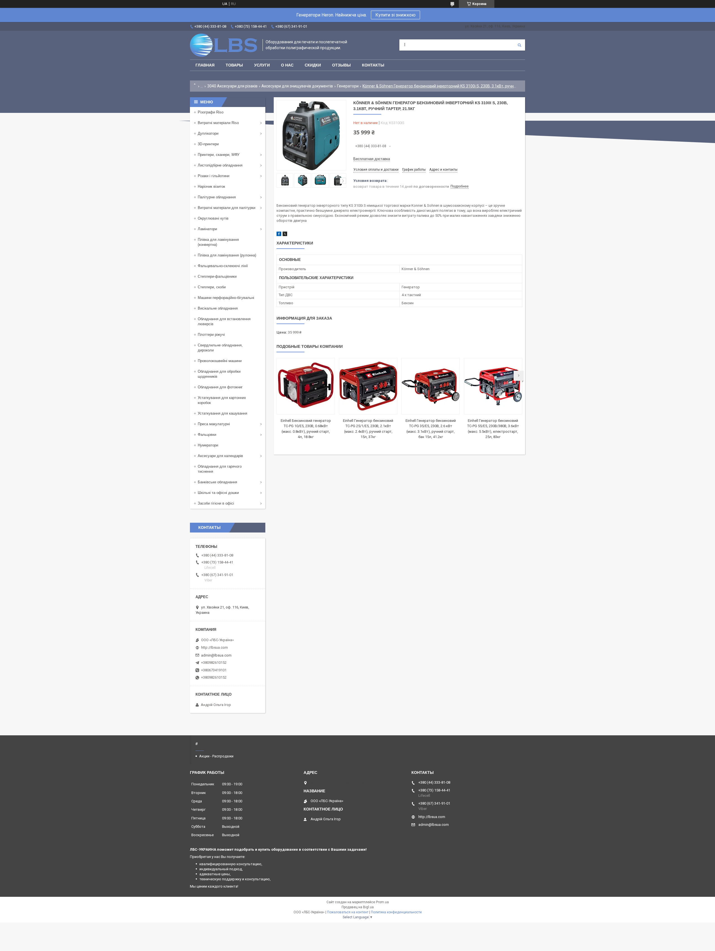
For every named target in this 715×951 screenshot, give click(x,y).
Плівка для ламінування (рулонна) (227, 255)
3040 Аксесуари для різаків (232, 86)
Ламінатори (207, 229)
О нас (287, 65)
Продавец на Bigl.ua (358, 907)
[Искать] (519, 45)
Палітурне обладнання (217, 197)
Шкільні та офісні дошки (218, 493)
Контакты (373, 65)
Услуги (262, 65)
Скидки (313, 65)
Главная (205, 65)
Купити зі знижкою (395, 15)
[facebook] (279, 235)
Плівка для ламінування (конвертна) (218, 242)
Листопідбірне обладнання (220, 165)
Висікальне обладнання (218, 308)
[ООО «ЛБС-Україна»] (223, 45)
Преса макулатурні (214, 424)
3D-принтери (208, 144)
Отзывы (341, 65)
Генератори (348, 86)
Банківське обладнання (217, 482)
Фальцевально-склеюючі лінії (223, 266)
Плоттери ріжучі (211, 334)
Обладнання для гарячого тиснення (220, 469)
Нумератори (208, 445)
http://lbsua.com (214, 647)
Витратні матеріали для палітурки (226, 208)
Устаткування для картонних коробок (222, 400)
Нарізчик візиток (211, 186)
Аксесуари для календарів (220, 456)
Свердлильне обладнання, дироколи (220, 347)
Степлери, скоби (212, 287)
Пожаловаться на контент (347, 912)
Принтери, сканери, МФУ (218, 155)
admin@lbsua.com (216, 655)
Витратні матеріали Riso (218, 123)
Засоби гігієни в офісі (216, 503)
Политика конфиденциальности (396, 912)
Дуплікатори (208, 133)
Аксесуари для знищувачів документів (297, 86)
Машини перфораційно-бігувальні (226, 298)
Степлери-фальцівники (217, 276)
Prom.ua (382, 902)
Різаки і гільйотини (213, 176)
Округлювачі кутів (213, 218)
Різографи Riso (210, 112)
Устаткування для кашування (222, 413)
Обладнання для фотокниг (220, 387)
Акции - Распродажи (216, 756)
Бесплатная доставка (371, 159)
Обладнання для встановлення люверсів (224, 321)
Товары (234, 65)
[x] (285, 235)
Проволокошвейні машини (220, 361)
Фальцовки (207, 434)
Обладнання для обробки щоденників (219, 374)
